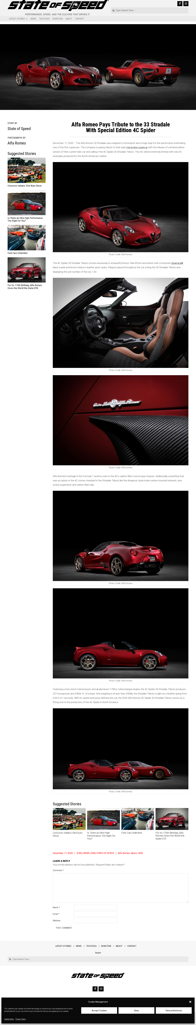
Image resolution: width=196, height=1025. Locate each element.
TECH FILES (44, 19)
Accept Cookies (99, 1010)
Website (56, 920)
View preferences (173, 1010)
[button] (190, 1001)
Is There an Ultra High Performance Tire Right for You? (101, 835)
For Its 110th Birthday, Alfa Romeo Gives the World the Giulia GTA (170, 835)
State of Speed (19, 128)
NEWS (33, 19)
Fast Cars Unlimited (131, 832)
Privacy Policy (20, 1019)
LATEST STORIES (17, 19)
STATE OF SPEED (105, 853)
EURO (79, 853)
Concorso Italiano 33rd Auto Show (25, 185)
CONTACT (79, 19)
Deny (136, 1010)
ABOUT (69, 19)
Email (56, 914)
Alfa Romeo (124, 853)
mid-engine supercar (137, 147)
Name (56, 907)
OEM (93, 853)
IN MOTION (58, 19)
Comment (58, 870)
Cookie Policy (9, 1019)
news (134, 853)
